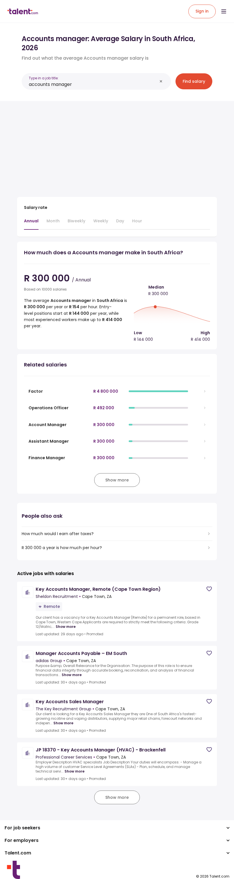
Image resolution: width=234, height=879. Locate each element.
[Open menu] (223, 11)
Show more (66, 626)
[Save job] (209, 588)
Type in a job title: (43, 78)
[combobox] (93, 84)
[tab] (31, 224)
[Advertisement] (117, 146)
